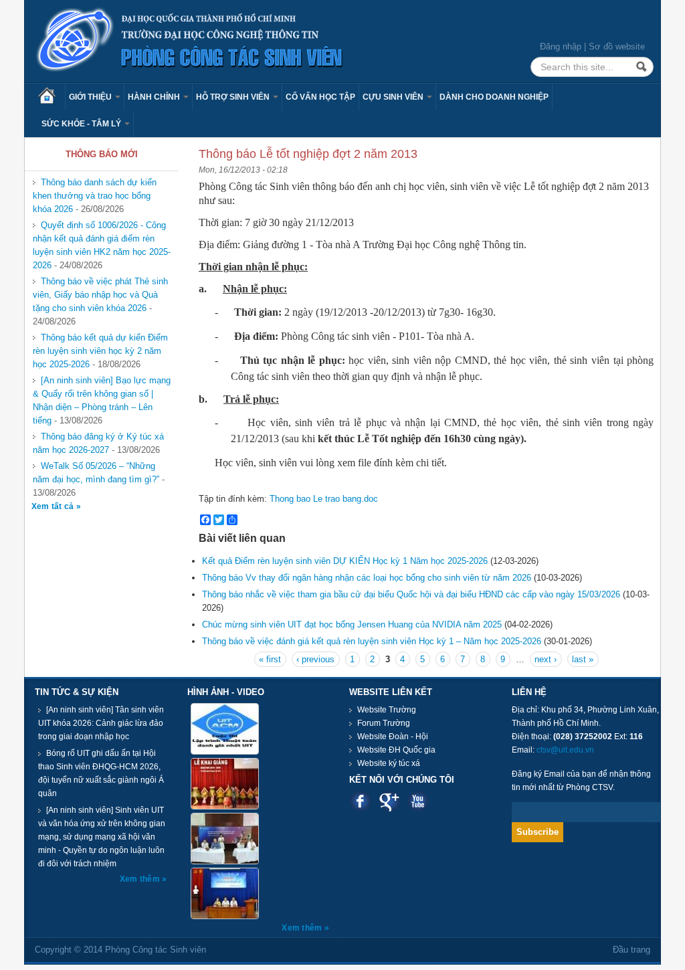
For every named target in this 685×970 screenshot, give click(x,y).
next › (545, 659)
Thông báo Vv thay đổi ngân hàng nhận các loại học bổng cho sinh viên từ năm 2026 (366, 578)
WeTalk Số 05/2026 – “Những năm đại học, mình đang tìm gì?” (96, 472)
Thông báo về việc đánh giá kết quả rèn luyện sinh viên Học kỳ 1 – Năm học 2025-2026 (371, 641)
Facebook (360, 801)
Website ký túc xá (388, 763)
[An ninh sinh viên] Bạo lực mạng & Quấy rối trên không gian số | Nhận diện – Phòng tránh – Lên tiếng (102, 400)
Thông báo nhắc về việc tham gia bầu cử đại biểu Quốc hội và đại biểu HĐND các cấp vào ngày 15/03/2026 (411, 594)
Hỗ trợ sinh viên (234, 97)
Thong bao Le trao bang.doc (324, 499)
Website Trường (386, 709)
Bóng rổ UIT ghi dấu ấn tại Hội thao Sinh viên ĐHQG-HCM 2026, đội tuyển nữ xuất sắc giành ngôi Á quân (101, 773)
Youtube (418, 801)
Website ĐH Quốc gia (396, 750)
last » (582, 659)
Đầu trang (631, 950)
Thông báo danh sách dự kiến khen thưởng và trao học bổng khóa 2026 (95, 195)
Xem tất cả (53, 506)
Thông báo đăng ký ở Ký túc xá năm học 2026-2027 (98, 443)
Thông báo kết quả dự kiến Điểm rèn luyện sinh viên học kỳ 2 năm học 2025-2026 (100, 350)
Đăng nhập (560, 46)
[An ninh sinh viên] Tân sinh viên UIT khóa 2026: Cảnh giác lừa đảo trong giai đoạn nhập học (101, 723)
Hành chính (155, 97)
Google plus (389, 801)
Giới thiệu (91, 97)
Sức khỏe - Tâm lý (82, 123)
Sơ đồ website (617, 46)
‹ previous (315, 659)
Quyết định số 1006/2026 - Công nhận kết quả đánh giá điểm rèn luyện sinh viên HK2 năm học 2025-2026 (102, 245)
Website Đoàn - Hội (392, 736)
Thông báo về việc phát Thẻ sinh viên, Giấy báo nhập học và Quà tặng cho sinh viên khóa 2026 (100, 294)
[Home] (190, 40)
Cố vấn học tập (320, 97)
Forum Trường (383, 723)
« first (270, 659)
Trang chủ (51, 97)
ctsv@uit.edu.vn (565, 750)
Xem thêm (141, 879)
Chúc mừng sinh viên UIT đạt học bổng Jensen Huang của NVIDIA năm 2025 (353, 624)
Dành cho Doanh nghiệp (494, 97)
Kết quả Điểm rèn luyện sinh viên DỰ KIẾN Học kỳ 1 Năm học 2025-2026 (345, 561)
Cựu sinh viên (394, 97)
